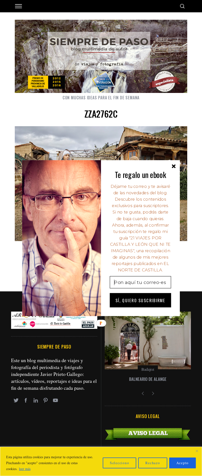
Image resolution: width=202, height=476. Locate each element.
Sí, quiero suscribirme (140, 300)
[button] (140, 174)
